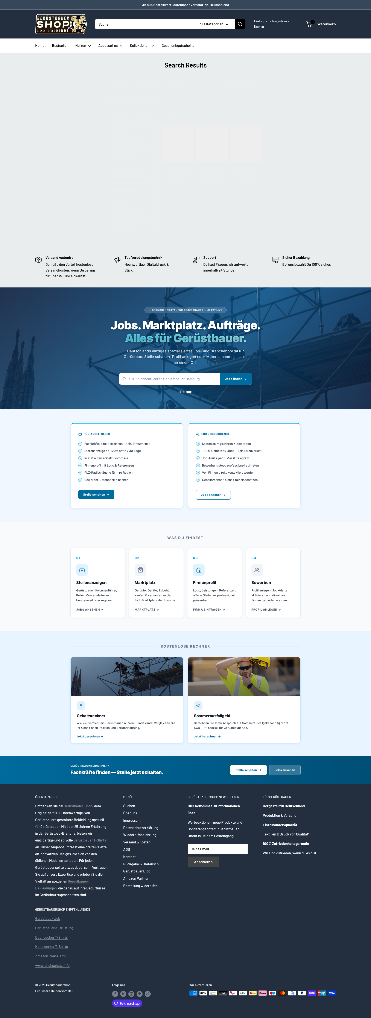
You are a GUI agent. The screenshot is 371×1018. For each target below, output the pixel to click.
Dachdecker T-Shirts (51, 937)
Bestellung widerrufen (140, 885)
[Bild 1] (182, 392)
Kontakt (129, 856)
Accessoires (108, 45)
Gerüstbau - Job (47, 918)
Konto (259, 26)
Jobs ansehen (211, 494)
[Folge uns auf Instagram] (131, 993)
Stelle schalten (94, 494)
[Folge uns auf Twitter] (123, 993)
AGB (126, 849)
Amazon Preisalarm (50, 956)
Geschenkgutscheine (178, 45)
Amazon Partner (136, 878)
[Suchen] (240, 24)
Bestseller (60, 45)
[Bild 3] (191, 392)
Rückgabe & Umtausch (141, 864)
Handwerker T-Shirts (51, 946)
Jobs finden (233, 379)
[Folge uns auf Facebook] (115, 993)
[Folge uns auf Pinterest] (140, 993)
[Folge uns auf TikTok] (148, 993)
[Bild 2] (187, 392)
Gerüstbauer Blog (136, 871)
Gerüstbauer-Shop (78, 806)
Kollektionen (139, 45)
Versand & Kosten (137, 842)
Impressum (132, 820)
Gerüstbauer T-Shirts (89, 840)
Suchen (129, 805)
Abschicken (203, 862)
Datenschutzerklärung (140, 827)
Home (39, 45)
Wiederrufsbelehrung (139, 834)
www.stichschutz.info (52, 965)
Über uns (130, 813)
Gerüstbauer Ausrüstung (54, 928)
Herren (80, 45)
